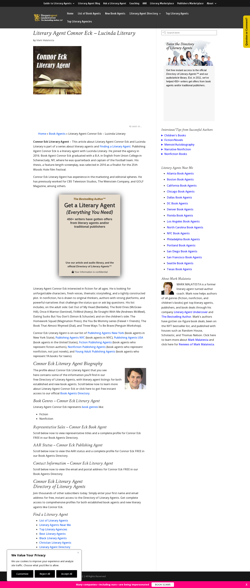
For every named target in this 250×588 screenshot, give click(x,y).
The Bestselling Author (176, 316)
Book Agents (57, 134)
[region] (44, 565)
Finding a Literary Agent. (115, 146)
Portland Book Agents (181, 245)
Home (70, 13)
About (210, 3)
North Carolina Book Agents (185, 227)
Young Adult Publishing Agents (95, 351)
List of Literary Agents (53, 520)
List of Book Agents (89, 13)
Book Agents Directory (74, 393)
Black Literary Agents (53, 538)
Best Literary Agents (52, 534)
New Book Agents (115, 13)
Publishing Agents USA (128, 337)
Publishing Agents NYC (70, 337)
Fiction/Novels (173, 140)
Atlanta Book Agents (180, 173)
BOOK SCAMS (163, 584)
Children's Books (175, 135)
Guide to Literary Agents (57, 3)
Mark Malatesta (45, 40)
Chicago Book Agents (181, 191)
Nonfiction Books (175, 154)
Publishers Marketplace (190, 3)
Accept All (66, 573)
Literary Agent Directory (144, 13)
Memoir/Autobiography (179, 144)
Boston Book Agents (180, 179)
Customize (22, 573)
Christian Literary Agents (55, 542)
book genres (90, 407)
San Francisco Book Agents (184, 257)
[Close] (78, 552)
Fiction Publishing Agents (95, 342)
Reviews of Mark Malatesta (196, 344)
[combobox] (189, 32)
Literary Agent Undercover (191, 312)
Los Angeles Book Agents (183, 221)
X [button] (246, 584)
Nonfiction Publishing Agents (87, 347)
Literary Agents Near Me (55, 525)
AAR (145, 3)
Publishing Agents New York (106, 333)
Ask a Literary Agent (114, 3)
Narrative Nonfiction (177, 149)
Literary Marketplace (162, 3)
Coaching (134, 3)
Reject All (45, 573)
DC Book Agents (177, 203)
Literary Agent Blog (89, 3)
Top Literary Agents (177, 13)
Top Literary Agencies (79, 21)
